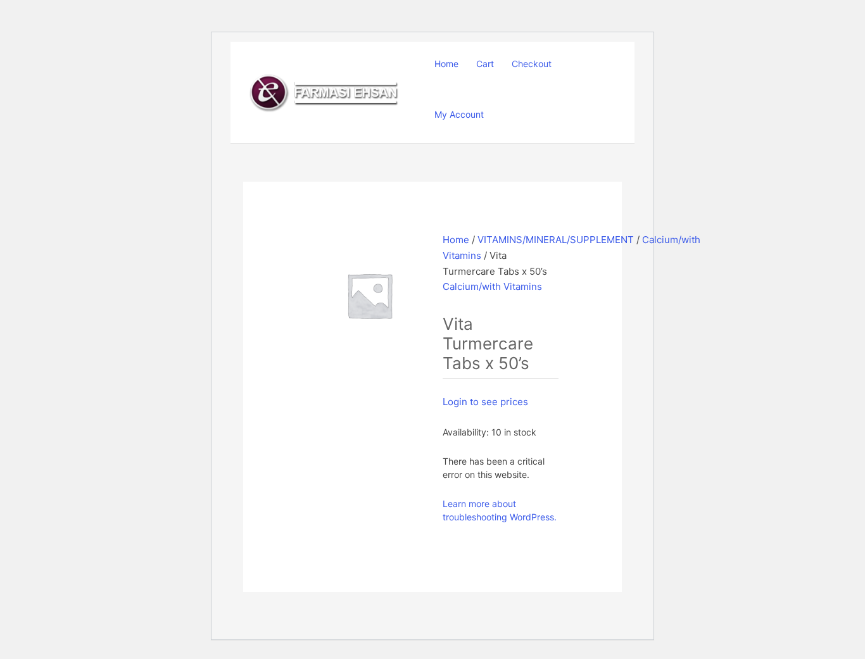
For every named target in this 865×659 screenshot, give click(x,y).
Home (446, 63)
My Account (459, 114)
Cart (485, 63)
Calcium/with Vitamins (492, 286)
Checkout (532, 63)
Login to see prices (485, 402)
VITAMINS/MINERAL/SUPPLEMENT (555, 240)
